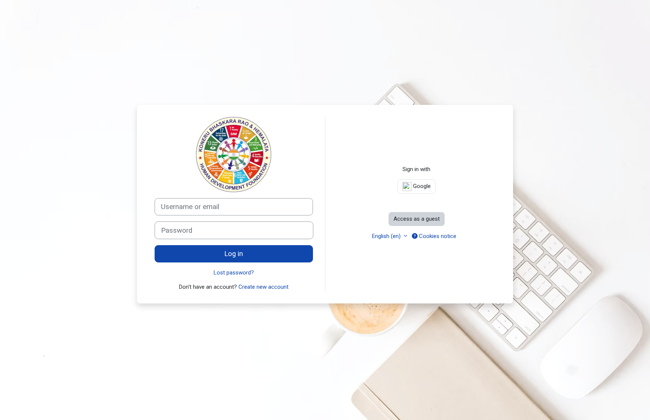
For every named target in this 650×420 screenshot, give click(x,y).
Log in (233, 254)
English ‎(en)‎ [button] (387, 236)
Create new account (263, 287)
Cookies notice (437, 236)
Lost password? (234, 272)
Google (421, 186)
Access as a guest (416, 218)
